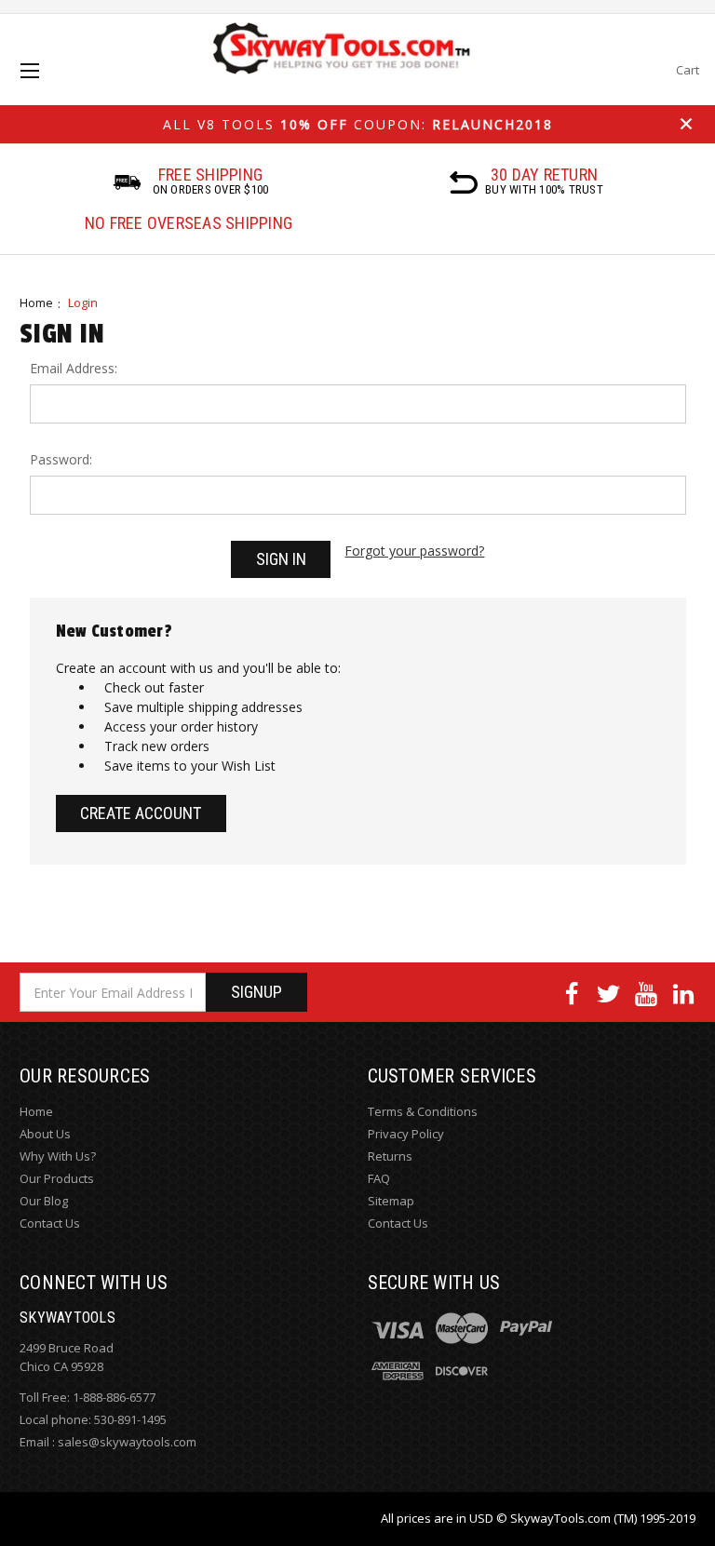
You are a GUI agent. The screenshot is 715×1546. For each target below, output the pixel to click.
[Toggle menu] (46, 87)
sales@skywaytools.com (127, 1441)
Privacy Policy (406, 1133)
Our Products (57, 1178)
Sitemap (391, 1200)
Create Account (140, 813)
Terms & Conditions (423, 1111)
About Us (45, 1133)
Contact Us (50, 1223)
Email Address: (73, 368)
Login (83, 302)
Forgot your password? (414, 550)
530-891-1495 (130, 1419)
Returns (390, 1156)
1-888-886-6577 (114, 1397)
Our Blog (44, 1200)
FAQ (379, 1178)
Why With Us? (58, 1156)
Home (36, 302)
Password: (61, 459)
